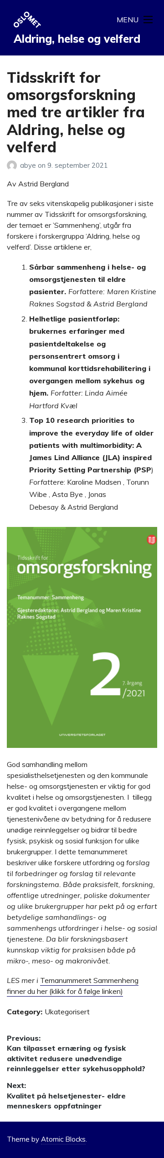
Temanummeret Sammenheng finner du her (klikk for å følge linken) (72, 986)
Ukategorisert (67, 1011)
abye (29, 165)
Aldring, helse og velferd (77, 38)
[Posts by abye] (13, 165)
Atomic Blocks (63, 1139)
